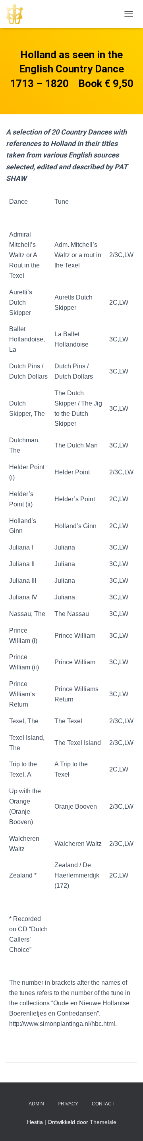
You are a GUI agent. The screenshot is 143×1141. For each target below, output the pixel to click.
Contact (103, 1104)
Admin (36, 1104)
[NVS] (17, 14)
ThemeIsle (103, 1122)
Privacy (68, 1104)
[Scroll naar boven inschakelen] (127, 1125)
